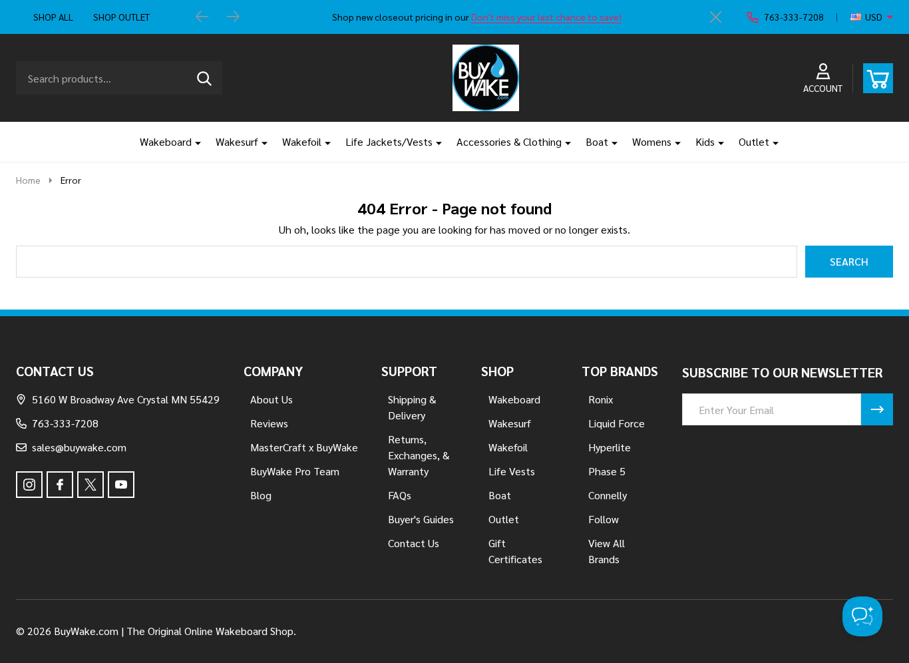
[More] (193, 141)
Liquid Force (616, 423)
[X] (90, 485)
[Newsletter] (877, 409)
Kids (705, 141)
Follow (603, 519)
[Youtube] (121, 485)
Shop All (53, 17)
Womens (651, 141)
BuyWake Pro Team (294, 471)
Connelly (607, 495)
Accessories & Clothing (509, 141)
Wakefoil (301, 141)
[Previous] (202, 17)
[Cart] (878, 78)
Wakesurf (237, 141)
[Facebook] (60, 485)
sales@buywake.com (79, 447)
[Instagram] (29, 485)
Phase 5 (607, 471)
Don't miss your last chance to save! (546, 17)
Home (28, 180)
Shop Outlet (121, 17)
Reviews (269, 423)
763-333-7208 (65, 423)
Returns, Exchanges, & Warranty (418, 455)
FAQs (399, 495)
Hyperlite (609, 447)
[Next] (233, 17)
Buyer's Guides (421, 519)
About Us (271, 399)
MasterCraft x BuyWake (304, 447)
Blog (261, 495)
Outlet (754, 141)
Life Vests (511, 471)
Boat (597, 141)
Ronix (600, 399)
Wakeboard (166, 141)
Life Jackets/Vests (389, 141)
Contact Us (413, 543)
